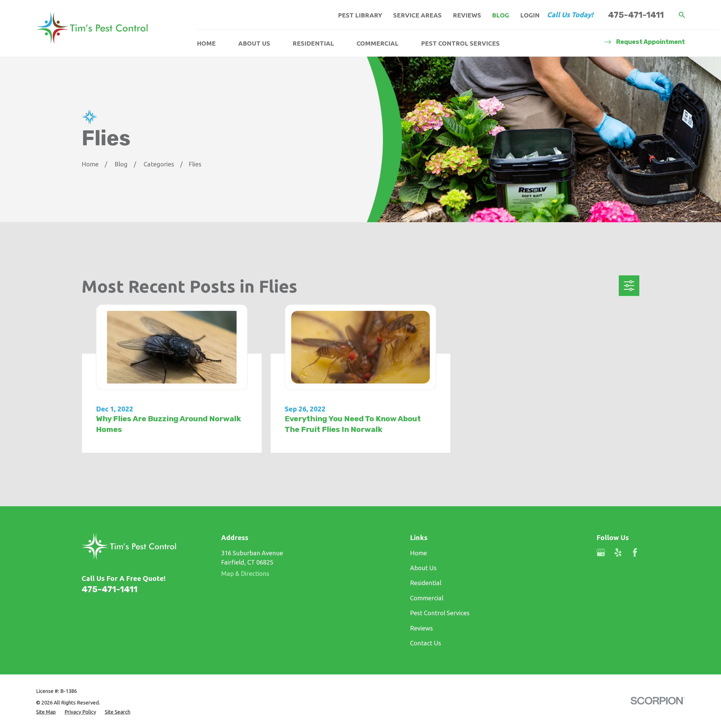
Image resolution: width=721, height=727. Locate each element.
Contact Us (425, 642)
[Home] (92, 28)
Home (418, 552)
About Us (423, 567)
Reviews (467, 15)
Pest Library (360, 15)
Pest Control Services (439, 612)
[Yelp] (618, 552)
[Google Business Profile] (601, 552)
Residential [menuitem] (313, 43)
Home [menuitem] (206, 43)
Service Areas (417, 15)
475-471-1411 (636, 15)
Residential (425, 582)
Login (530, 15)
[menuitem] (46, 712)
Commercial (426, 597)
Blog (500, 15)
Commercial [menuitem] (378, 43)
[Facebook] (635, 552)
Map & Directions (245, 573)
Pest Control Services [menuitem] (460, 43)
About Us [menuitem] (254, 43)
